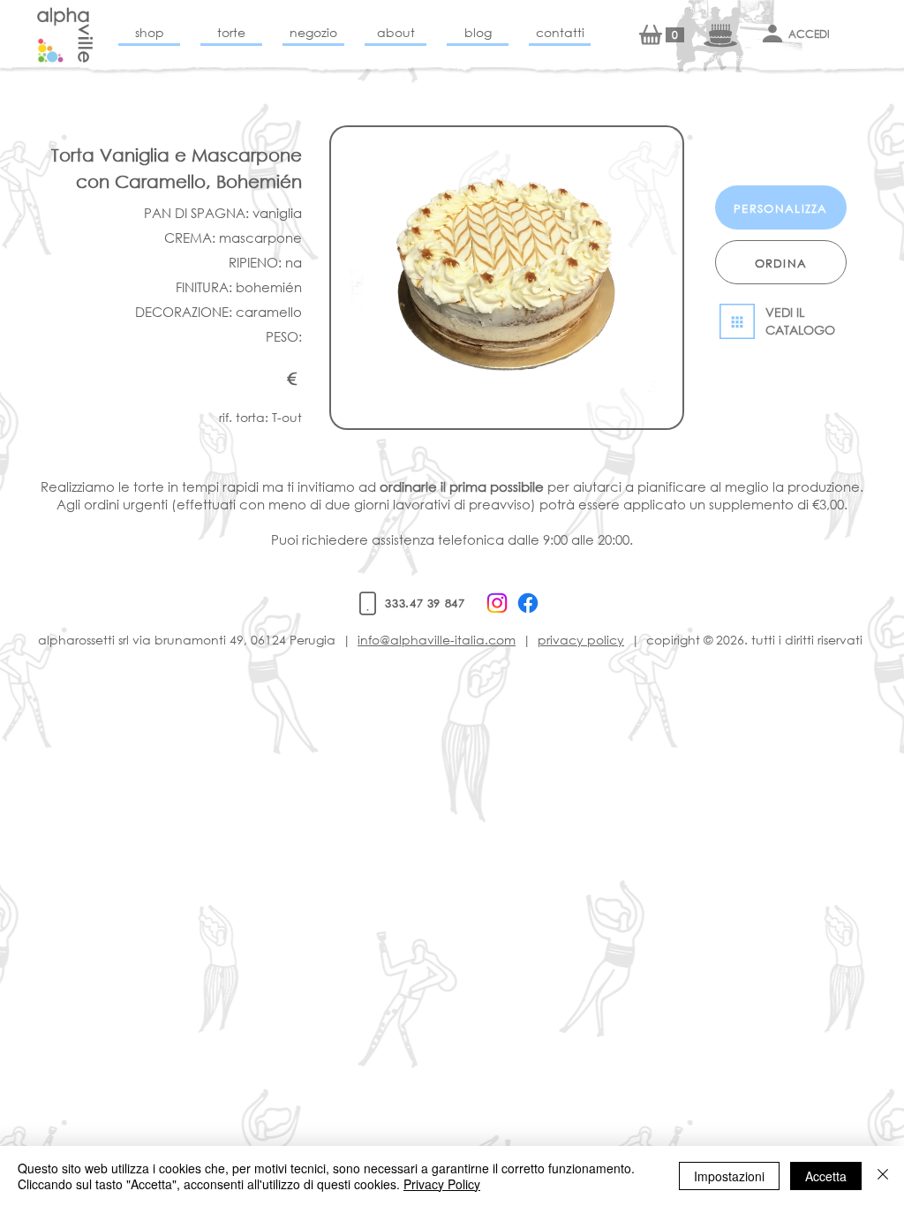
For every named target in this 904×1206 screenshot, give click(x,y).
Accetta (826, 1176)
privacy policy (581, 639)
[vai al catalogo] (781, 321)
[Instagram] (497, 603)
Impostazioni (729, 1176)
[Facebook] (528, 603)
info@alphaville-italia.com (437, 639)
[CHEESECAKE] (64, 34)
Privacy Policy (441, 1184)
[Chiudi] (882, 1176)
